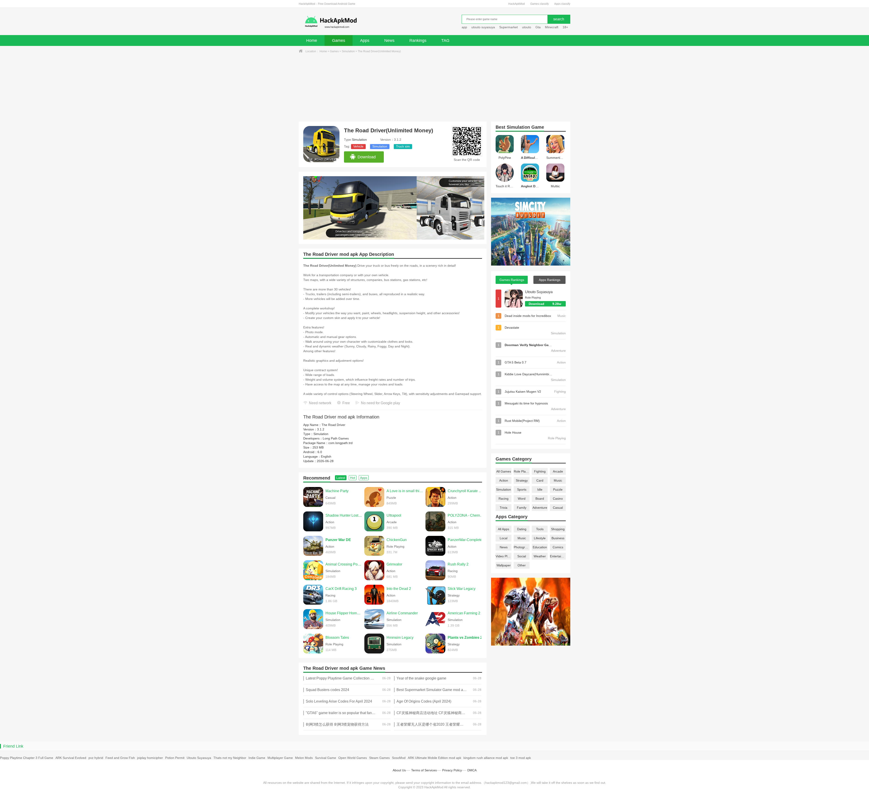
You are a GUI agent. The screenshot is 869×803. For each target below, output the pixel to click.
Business (557, 538)
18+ (565, 27)
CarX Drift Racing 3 (341, 589)
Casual (558, 507)
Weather (540, 556)
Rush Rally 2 (458, 564)
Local (503, 538)
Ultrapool (394, 515)
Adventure (539, 507)
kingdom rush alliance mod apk (485, 758)
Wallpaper (504, 565)
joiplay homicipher (150, 758)
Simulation (348, 51)
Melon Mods (304, 758)
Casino (558, 498)
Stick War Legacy (461, 589)
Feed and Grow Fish (120, 758)
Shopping (558, 529)
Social (521, 556)
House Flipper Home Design (343, 613)
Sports (521, 489)
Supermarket (508, 27)
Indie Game (256, 758)
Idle (539, 489)
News (389, 40)
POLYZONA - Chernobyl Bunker (466, 515)
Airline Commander (402, 613)
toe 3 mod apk (520, 758)
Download (367, 157)
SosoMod (399, 758)
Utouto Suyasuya (539, 292)
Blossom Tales (337, 637)
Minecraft (551, 27)
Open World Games (352, 758)
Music (558, 480)
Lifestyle (540, 538)
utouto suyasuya (483, 27)
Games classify (539, 3)
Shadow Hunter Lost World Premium (343, 515)
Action (503, 480)
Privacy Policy (452, 770)
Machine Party (337, 491)
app (464, 27)
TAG (445, 40)
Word (521, 498)
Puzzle (558, 489)
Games (338, 40)
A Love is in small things (405, 491)
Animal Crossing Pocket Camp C (343, 564)
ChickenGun (397, 540)
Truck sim (403, 146)
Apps (364, 40)
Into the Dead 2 (399, 589)
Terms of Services (424, 770)
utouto (526, 27)
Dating (521, 529)
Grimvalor (394, 564)
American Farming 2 (464, 613)
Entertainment (558, 556)
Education (540, 547)
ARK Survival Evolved (70, 758)
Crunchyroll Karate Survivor (466, 491)
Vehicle (358, 146)
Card (539, 480)
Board (539, 498)
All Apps (503, 529)
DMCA (472, 770)
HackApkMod (516, 3)
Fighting (540, 471)
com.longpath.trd (340, 443)
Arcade (558, 471)
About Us (399, 770)
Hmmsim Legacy (400, 637)
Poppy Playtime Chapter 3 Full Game (26, 758)
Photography (522, 547)
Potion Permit (174, 758)
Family (521, 507)
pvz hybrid (95, 758)
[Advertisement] (434, 87)
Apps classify (562, 3)
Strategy (522, 480)
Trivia (503, 507)
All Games (503, 471)
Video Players (503, 556)
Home (311, 40)
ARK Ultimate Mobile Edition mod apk (434, 758)
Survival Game (325, 758)
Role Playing (522, 471)
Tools (540, 529)
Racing (504, 498)
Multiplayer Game (280, 758)
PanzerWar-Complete (465, 540)
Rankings (417, 40)
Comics (558, 547)
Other (522, 565)
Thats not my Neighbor (229, 758)
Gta (538, 27)
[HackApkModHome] (363, 22)
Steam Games (379, 758)
